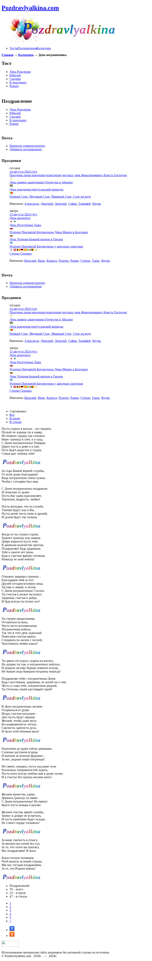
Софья (72, 203)
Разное (14, 86)
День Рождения (20, 71)
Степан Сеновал (21, 253)
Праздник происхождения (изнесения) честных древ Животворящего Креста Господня (68, 175)
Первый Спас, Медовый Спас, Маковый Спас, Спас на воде (50, 196)
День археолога (20, 218)
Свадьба (15, 79)
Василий (30, 260)
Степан (85, 260)
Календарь (44, 48)
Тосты (14, 48)
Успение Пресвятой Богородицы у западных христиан (46, 246)
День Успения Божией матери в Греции (36, 239)
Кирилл (52, 260)
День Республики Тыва (25, 225)
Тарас (96, 260)
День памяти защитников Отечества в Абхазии (41, 182)
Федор (96, 203)
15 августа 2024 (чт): (23, 214)
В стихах (16, 422)
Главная (7, 55)
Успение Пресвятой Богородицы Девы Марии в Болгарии (49, 232)
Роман (74, 260)
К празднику (18, 82)
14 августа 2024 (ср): (23, 171)
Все (12, 414)
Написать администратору (27, 145)
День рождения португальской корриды (36, 189)
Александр (31, 203)
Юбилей (15, 75)
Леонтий (60, 203)
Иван (41, 260)
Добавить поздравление (26, 149)
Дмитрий (47, 203)
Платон (64, 260)
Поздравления (27, 48)
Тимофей (84, 203)
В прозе (15, 418)
